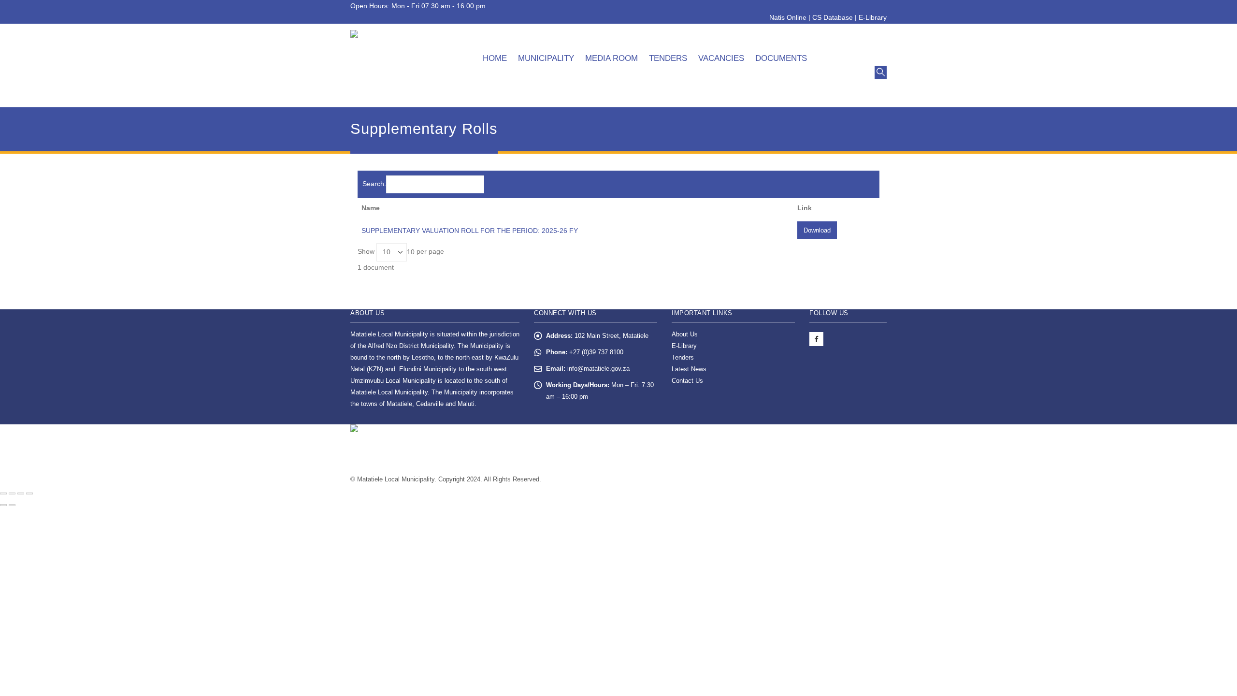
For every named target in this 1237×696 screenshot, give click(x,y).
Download (817, 230)
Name (370, 208)
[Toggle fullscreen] (20, 493)
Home (495, 58)
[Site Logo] (403, 65)
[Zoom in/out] (29, 493)
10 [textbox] (411, 252)
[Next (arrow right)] (12, 505)
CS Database (832, 17)
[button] (881, 72)
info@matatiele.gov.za (598, 368)
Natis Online (787, 17)
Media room (611, 58)
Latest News (689, 369)
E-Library (873, 17)
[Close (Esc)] (3, 493)
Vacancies (721, 58)
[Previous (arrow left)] (3, 505)
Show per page (401, 252)
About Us (685, 334)
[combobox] (411, 252)
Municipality (546, 58)
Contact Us (687, 380)
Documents (781, 58)
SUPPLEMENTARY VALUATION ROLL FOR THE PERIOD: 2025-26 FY (469, 230)
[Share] (12, 493)
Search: (374, 184)
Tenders (668, 58)
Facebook (816, 339)
